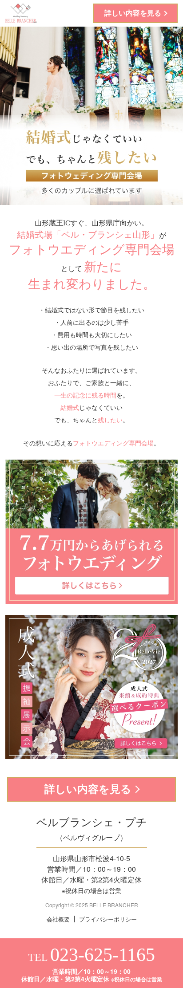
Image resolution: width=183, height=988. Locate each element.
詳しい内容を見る (132, 13)
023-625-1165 (102, 955)
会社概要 (58, 919)
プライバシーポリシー (108, 919)
